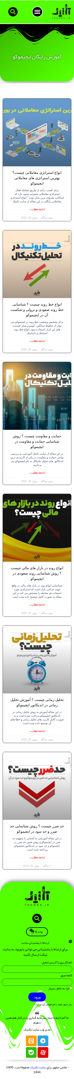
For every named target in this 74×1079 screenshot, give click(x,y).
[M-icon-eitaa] (31, 1041)
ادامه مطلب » (37, 209)
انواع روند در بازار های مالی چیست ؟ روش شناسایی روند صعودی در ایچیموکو (37, 573)
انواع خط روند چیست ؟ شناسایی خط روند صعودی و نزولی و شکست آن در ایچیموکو (37, 309)
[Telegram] (43, 1041)
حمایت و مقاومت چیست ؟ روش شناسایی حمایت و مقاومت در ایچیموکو (37, 441)
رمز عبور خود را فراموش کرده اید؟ (53, 1004)
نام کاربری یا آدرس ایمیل (57, 963)
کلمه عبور (66, 976)
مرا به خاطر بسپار (59, 989)
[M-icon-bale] (31, 1052)
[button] (37, 11)
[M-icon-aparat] (43, 1052)
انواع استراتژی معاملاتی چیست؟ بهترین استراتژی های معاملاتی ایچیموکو (37, 178)
